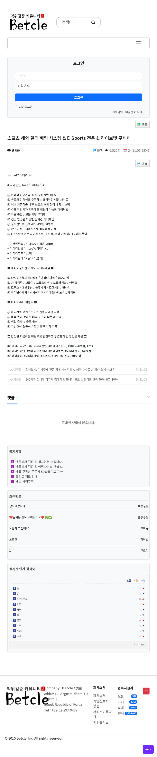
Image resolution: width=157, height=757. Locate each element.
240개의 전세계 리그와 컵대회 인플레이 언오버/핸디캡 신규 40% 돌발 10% (72, 379)
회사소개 (99, 695)
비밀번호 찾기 (133, 112)
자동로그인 (26, 107)
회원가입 (117, 112)
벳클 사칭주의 (25, 481)
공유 (144, 164)
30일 (143, 580)
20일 (136, 580)
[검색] (93, 22)
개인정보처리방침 (102, 703)
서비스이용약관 (102, 714)
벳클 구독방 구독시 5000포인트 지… (39, 471)
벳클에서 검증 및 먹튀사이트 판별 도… (41, 466)
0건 (99, 150)
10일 (129, 580)
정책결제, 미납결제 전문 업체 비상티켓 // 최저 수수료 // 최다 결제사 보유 (70, 369)
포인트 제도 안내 (26, 476)
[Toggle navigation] (138, 43)
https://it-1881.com (39, 244)
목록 (144, 124)
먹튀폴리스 (101, 722)
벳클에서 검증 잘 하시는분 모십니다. (39, 461)
